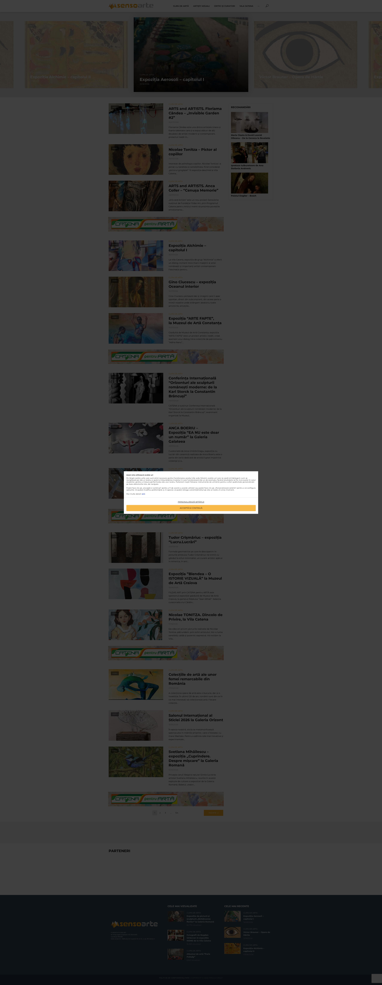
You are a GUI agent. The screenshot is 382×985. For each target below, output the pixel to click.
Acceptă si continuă (191, 508)
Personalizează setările (191, 502)
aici (143, 494)
